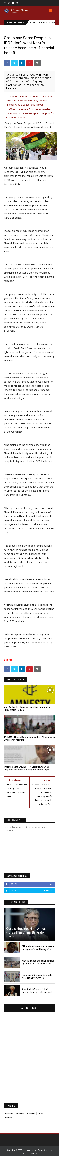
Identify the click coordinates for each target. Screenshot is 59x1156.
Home (24, 1153)
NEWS (41, 1113)
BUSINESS (20, 1113)
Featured (31, 1113)
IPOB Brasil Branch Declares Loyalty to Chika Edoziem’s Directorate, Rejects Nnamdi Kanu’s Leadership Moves (29, 100)
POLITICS (8, 1117)
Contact (34, 1153)
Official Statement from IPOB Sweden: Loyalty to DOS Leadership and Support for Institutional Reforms (30, 113)
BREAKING (9, 1113)
